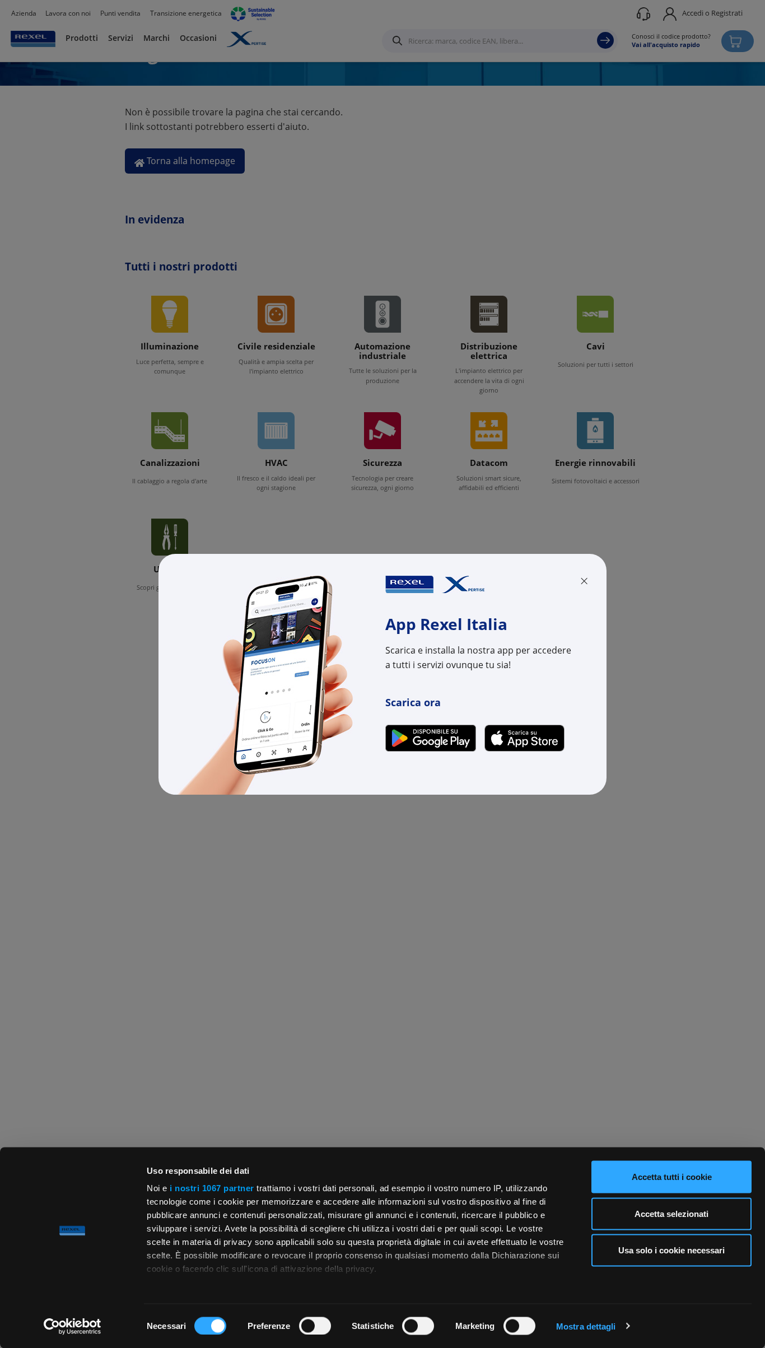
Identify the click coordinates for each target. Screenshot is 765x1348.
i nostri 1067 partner (212, 1188)
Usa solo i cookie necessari (671, 1250)
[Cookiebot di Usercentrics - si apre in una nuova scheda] (73, 1326)
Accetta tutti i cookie (672, 1177)
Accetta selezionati (671, 1213)
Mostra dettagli (586, 1326)
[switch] (315, 1326)
